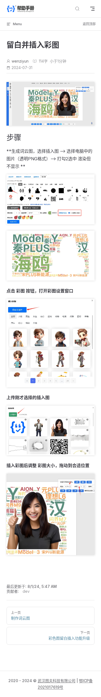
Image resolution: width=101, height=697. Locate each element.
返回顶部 (89, 24)
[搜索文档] (77, 8)
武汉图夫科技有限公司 (56, 680)
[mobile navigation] (92, 8)
